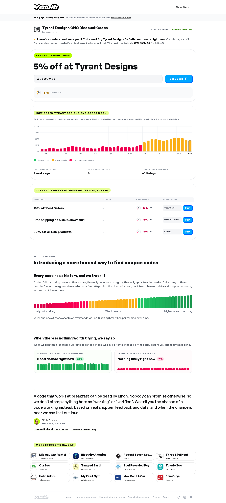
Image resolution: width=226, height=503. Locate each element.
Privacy (156, 497)
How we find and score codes (51, 429)
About (69, 497)
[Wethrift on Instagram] (185, 497)
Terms (166, 497)
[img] (113, 140)
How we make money (121, 17)
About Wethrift (184, 7)
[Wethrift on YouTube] (191, 497)
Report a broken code (138, 497)
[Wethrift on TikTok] (178, 497)
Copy (187, 208)
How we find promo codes (112, 497)
